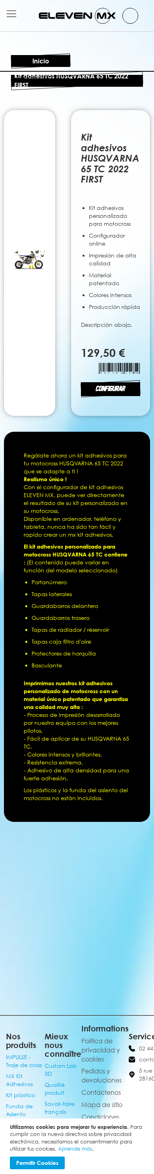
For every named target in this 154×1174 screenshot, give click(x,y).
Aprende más (75, 1148)
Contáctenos (101, 1092)
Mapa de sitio (101, 1105)
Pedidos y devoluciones (101, 1075)
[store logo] (77, 15)
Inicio (40, 61)
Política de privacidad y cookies (100, 1050)
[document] (78, 1146)
